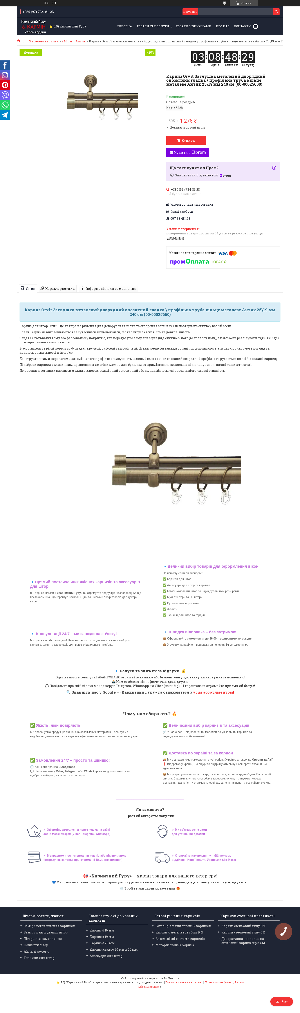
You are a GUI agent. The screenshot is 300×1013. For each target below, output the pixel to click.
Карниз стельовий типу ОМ (243, 926)
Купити (188, 140)
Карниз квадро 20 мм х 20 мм (114, 949)
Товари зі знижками (193, 26)
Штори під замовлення (43, 939)
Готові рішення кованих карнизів (183, 926)
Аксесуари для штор (106, 956)
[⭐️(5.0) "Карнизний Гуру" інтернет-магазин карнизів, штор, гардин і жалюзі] (33, 26)
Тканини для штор (39, 958)
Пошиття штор (36, 945)
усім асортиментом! (213, 692)
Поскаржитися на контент (184, 982)
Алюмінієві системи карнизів (180, 939)
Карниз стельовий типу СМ (243, 932)
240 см (67, 41)
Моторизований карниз (174, 945)
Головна (124, 26)
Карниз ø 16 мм (102, 930)
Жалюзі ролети (36, 951)
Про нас (223, 26)
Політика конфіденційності (224, 982)
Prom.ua (173, 978)
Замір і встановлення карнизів (49, 926)
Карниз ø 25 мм (102, 943)
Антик (81, 41)
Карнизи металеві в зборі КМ (179, 932)
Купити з (182, 152)
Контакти (242, 26)
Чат (285, 1001)
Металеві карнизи (44, 41)
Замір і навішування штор (46, 932)
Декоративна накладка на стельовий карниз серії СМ (243, 941)
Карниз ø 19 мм (102, 937)
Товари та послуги (153, 26)
